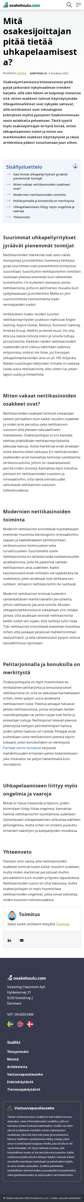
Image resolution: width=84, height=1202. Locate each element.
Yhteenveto (21, 217)
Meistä (13, 1059)
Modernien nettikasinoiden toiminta (39, 195)
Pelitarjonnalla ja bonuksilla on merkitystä (43, 201)
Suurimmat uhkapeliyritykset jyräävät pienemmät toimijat (40, 176)
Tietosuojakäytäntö (23, 1089)
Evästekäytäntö (20, 1082)
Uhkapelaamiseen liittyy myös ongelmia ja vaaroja (43, 209)
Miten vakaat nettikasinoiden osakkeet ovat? (41, 186)
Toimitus (21, 73)
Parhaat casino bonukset (22, 748)
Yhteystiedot (18, 1051)
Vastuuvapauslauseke (25, 1074)
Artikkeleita (17, 1067)
